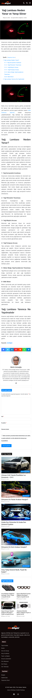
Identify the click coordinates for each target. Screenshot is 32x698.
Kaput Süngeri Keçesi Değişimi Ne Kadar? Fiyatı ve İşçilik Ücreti (7, 612)
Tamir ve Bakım (5, 656)
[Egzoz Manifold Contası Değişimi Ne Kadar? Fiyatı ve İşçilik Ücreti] (24, 588)
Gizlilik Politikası (20, 690)
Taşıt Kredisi (4, 645)
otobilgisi (9, 343)
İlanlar (3, 648)
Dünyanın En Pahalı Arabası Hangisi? (14, 499)
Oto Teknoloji (4, 666)
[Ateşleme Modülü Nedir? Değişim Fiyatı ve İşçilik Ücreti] (24, 605)
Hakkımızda (4, 677)
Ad (2, 416)
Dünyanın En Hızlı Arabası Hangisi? (14, 547)
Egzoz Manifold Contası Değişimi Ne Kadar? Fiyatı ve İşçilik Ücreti (24, 595)
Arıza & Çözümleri (6, 658)
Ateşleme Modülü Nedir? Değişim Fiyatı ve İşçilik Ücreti (24, 612)
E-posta (3, 423)
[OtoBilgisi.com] (8, 2)
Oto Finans (4, 664)
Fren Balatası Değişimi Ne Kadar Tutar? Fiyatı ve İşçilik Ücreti (7, 595)
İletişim (3, 675)
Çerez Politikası (11, 690)
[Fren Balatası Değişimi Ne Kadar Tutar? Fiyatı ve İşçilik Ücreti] (8, 588)
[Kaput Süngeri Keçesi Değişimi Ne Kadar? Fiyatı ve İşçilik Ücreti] (8, 605)
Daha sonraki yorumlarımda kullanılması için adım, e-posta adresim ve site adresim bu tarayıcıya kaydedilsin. (16, 438)
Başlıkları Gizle (11, 57)
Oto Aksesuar (5, 661)
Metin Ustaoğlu (16, 367)
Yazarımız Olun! (5, 680)
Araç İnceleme (5, 653)
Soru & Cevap (5, 650)
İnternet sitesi (5, 429)
